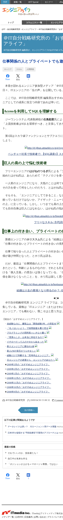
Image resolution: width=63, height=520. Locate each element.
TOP (5, 2)
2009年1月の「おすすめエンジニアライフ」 (28, 373)
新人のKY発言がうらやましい (21, 351)
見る (18, 79)
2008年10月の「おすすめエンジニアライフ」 (29, 387)
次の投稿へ (29, 410)
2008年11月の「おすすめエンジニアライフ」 (29, 383)
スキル (19, 69)
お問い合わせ (40, 517)
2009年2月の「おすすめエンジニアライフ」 (28, 369)
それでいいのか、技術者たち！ (23, 453)
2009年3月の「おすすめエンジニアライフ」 (28, 364)
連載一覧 (18, 2)
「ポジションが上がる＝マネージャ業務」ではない (33, 464)
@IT (3, 29)
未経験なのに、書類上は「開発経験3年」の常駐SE (31, 324)
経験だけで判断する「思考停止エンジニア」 (29, 355)
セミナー (49, 2)
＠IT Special (33, 2)
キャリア (8, 69)
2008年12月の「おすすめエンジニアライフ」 (29, 378)
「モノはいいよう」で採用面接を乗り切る (27, 328)
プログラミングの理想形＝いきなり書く (26, 333)
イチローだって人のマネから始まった (25, 342)
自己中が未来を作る (17, 458)
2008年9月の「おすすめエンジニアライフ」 (28, 392)
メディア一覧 (8, 517)
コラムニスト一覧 (34, 22)
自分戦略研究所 (13, 29)
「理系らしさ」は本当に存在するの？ (25, 337)
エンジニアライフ (20, 11)
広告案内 (28, 517)
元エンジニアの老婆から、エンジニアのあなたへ (31, 360)
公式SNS (19, 517)
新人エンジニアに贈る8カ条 (20, 346)
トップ (11, 22)
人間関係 (30, 69)
